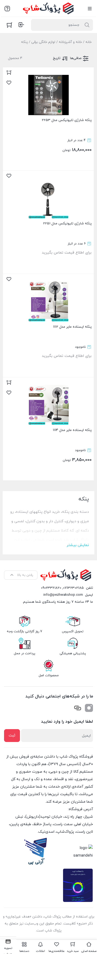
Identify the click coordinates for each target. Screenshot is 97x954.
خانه (88, 42)
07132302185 (73, 588)
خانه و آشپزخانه (70, 42)
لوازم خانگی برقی (43, 42)
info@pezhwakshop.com (63, 595)
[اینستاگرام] (89, 708)
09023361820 (51, 588)
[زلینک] (78, 708)
